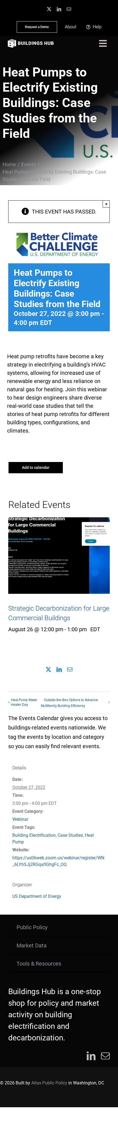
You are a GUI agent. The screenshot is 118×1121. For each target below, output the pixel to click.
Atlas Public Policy (49, 1083)
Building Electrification (34, 835)
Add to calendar (35, 467)
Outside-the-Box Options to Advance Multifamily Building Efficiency (69, 702)
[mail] (69, 9)
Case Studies (70, 835)
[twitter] (49, 9)
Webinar (20, 819)
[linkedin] (59, 9)
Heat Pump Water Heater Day (24, 702)
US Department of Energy (36, 896)
